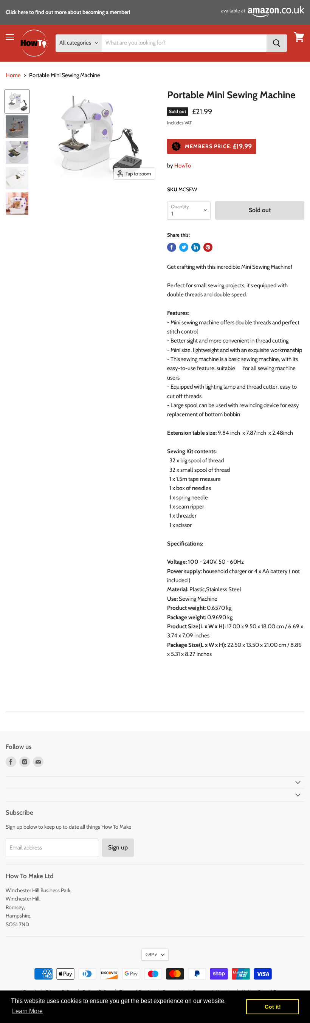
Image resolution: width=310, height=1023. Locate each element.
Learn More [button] (27, 1011)
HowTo (182, 165)
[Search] (277, 43)
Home (13, 75)
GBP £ (151, 954)
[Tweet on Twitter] (183, 247)
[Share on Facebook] (171, 247)
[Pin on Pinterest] (207, 247)
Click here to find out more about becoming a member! (68, 12)
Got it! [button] (273, 1007)
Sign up (118, 847)
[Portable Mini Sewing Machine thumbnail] (17, 101)
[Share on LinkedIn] (195, 247)
